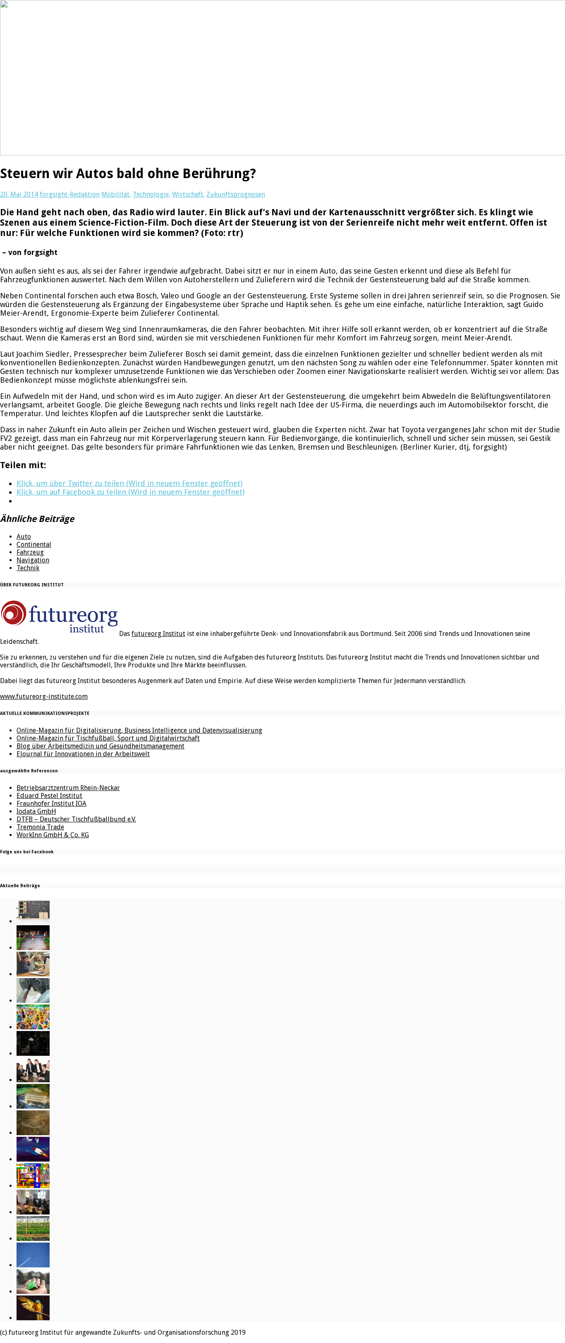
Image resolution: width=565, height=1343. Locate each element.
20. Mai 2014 (19, 194)
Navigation (33, 560)
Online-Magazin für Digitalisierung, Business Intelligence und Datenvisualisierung (139, 730)
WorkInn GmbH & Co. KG (53, 835)
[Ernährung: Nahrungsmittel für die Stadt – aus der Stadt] (33, 1239)
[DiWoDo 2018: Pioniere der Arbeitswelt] (33, 1212)
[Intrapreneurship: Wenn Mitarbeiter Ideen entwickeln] (33, 1159)
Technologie (151, 194)
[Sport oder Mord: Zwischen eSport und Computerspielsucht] (33, 974)
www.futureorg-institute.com (44, 696)
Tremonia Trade (40, 827)
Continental (34, 544)
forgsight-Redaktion (70, 194)
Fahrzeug (30, 552)
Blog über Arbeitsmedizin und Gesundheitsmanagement (100, 746)
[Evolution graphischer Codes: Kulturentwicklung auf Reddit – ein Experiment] (33, 1186)
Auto (24, 537)
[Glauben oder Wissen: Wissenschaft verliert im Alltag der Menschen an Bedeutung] (33, 1001)
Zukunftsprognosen (235, 194)
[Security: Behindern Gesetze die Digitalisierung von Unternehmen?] (33, 948)
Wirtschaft (187, 194)
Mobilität (115, 194)
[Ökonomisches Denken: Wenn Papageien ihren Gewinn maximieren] (33, 1318)
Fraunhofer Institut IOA (51, 803)
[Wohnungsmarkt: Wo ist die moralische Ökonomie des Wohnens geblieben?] (33, 1291)
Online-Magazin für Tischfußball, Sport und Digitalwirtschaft (108, 738)
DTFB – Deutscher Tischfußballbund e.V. (76, 819)
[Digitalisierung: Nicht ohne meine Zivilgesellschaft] (33, 1027)
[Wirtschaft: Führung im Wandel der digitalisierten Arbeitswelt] (33, 1265)
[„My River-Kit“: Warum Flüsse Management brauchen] (33, 1106)
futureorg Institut (158, 634)
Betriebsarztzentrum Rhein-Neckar (68, 788)
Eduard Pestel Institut (49, 796)
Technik (28, 568)
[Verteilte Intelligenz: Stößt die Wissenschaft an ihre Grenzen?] (33, 1053)
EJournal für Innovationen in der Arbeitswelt (83, 754)
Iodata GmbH (36, 811)
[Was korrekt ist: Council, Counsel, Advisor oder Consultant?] (33, 1080)
